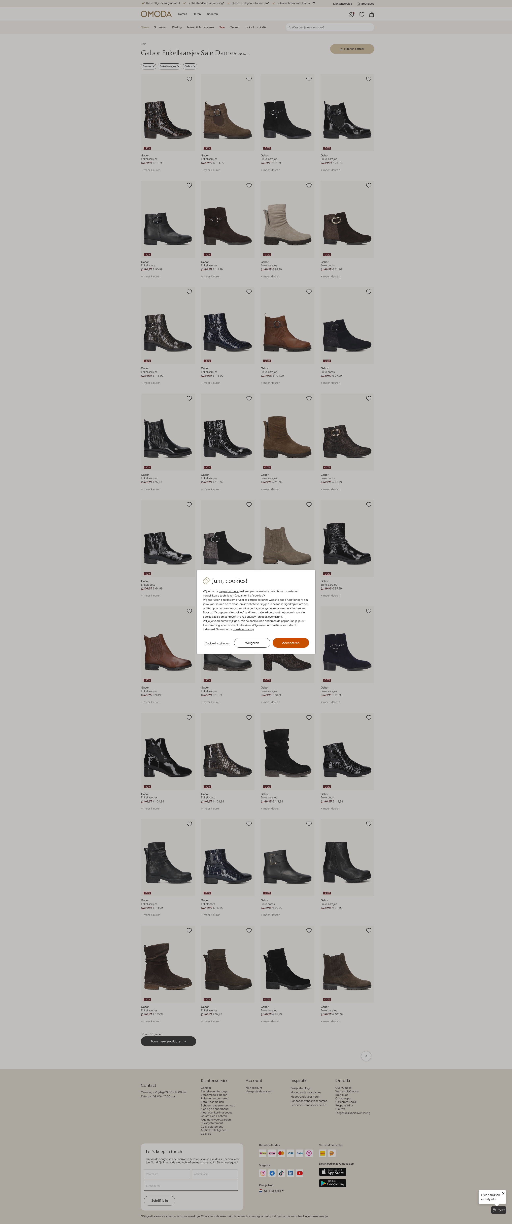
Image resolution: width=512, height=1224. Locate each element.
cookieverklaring (271, 616)
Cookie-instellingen (217, 643)
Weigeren (252, 643)
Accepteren (291, 643)
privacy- (252, 616)
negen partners (228, 591)
